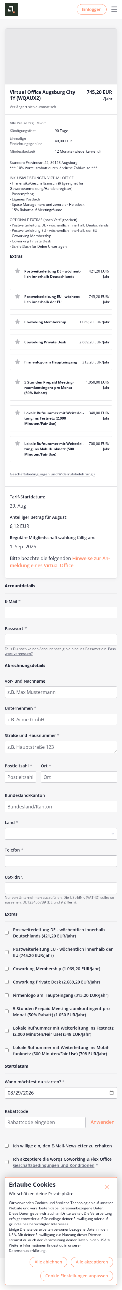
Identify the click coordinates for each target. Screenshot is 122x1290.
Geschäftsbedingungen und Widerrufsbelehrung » (52, 474)
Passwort (14, 628)
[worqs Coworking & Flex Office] (11, 9)
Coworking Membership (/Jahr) (56, 968)
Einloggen (92, 9)
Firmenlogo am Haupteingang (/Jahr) (60, 995)
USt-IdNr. (14, 877)
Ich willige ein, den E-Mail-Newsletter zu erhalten (62, 1146)
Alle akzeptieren (92, 1262)
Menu (112, 9)
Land (10, 822)
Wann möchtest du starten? (33, 1081)
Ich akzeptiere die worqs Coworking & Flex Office (62, 1162)
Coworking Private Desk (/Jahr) (56, 982)
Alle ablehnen (48, 1262)
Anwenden (103, 1122)
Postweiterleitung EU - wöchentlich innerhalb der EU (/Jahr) (63, 952)
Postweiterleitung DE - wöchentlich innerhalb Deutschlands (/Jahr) (59, 933)
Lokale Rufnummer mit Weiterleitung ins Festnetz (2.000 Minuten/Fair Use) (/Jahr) (63, 1031)
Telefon (12, 850)
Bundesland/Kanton (25, 795)
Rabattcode (16, 1111)
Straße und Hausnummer (30, 735)
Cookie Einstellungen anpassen (76, 1275)
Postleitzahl (17, 766)
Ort (44, 766)
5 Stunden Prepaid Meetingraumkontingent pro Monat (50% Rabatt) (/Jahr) (61, 1011)
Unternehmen (19, 708)
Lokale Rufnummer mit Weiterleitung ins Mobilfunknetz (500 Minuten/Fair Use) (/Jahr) (61, 1050)
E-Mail (11, 601)
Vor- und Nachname (25, 681)
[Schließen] (107, 1187)
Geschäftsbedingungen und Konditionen (53, 1165)
